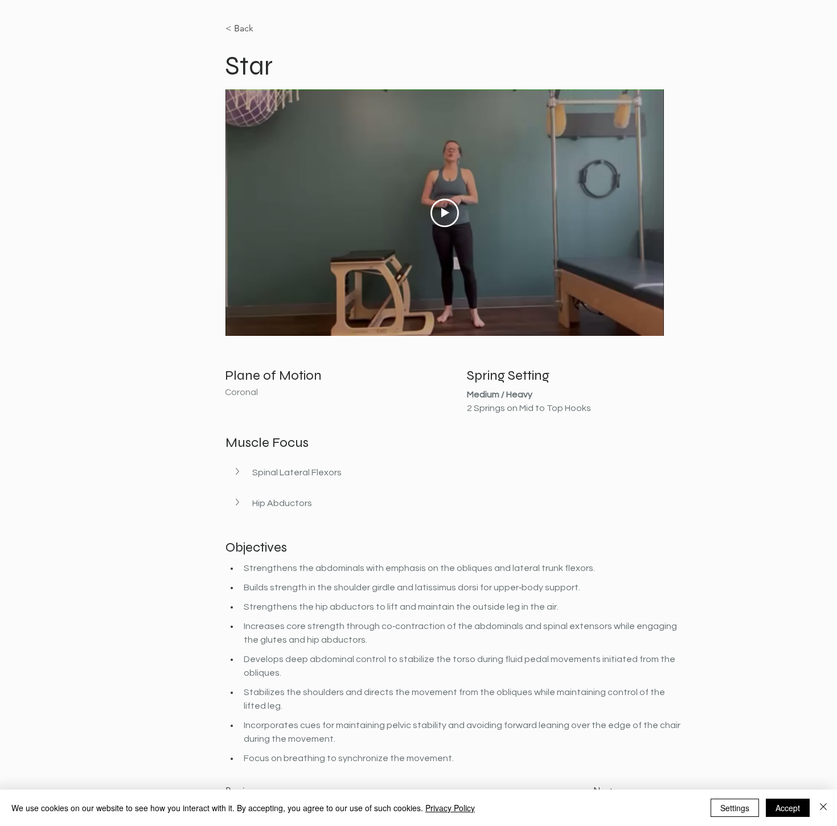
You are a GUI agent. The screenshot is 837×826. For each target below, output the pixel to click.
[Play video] (444, 213)
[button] (456, 472)
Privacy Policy (450, 807)
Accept (788, 807)
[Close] (823, 808)
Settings (734, 807)
